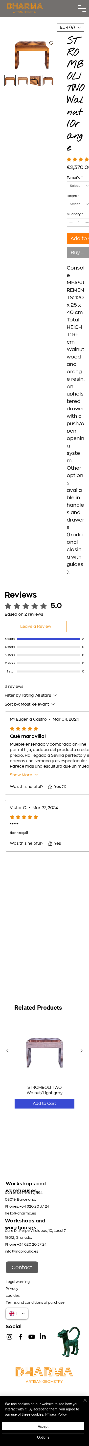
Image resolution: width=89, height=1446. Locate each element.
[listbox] (70, 27)
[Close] (82, 1403)
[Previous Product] (7, 1051)
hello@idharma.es (20, 1213)
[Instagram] (9, 1337)
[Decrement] (70, 222)
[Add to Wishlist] (51, 43)
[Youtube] (31, 1337)
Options (43, 1437)
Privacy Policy (56, 1414)
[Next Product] (82, 1051)
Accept (43, 1426)
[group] (44, 1065)
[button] (70, 27)
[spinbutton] (79, 222)
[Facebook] (20, 1337)
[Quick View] (44, 1051)
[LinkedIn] (42, 1337)
